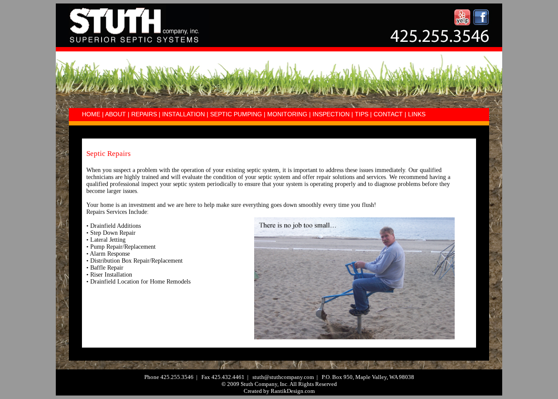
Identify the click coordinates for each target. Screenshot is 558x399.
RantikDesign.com (293, 391)
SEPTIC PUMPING (236, 114)
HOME (91, 114)
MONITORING (287, 114)
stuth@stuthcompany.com (283, 377)
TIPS (360, 114)
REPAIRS (144, 114)
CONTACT (388, 114)
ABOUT (115, 114)
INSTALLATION (183, 114)
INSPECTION (331, 114)
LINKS (416, 114)
